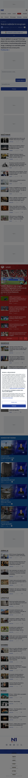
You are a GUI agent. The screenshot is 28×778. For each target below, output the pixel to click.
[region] (14, 389)
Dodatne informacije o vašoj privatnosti (17, 388)
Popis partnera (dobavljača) (7, 397)
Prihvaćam (14, 405)
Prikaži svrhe (14, 402)
